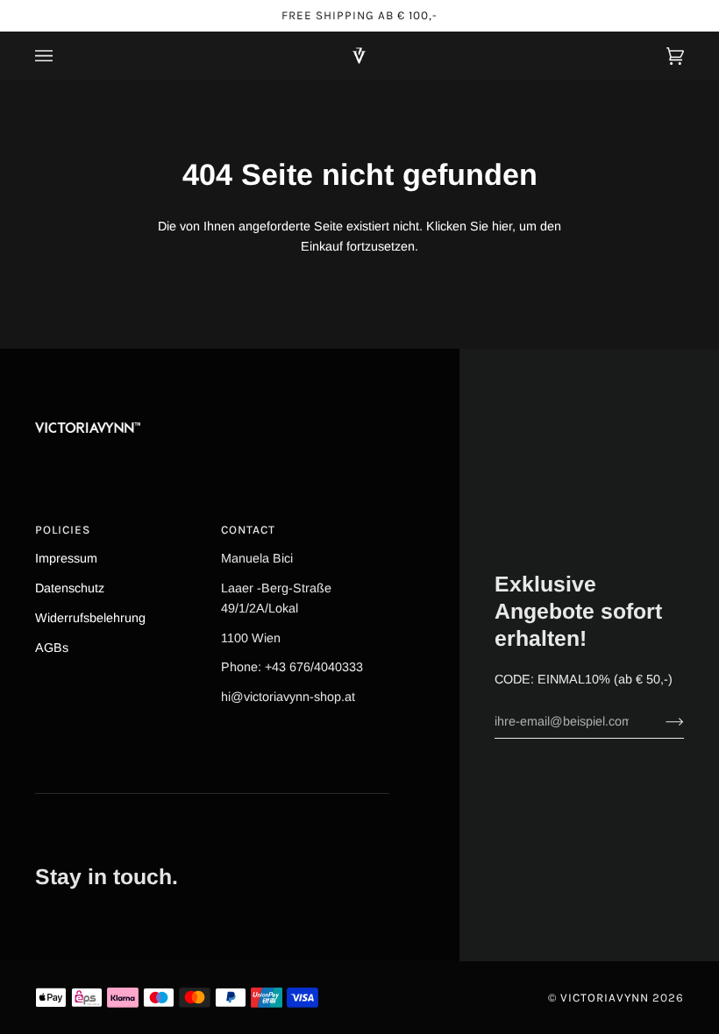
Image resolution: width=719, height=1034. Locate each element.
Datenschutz (69, 588)
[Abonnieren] (660, 721)
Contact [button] (248, 529)
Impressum (66, 558)
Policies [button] (62, 529)
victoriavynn (604, 997)
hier (502, 226)
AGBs (51, 648)
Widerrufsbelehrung (90, 618)
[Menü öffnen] (61, 56)
